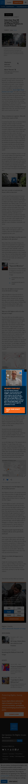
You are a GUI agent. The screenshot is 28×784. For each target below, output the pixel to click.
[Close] (25, 370)
